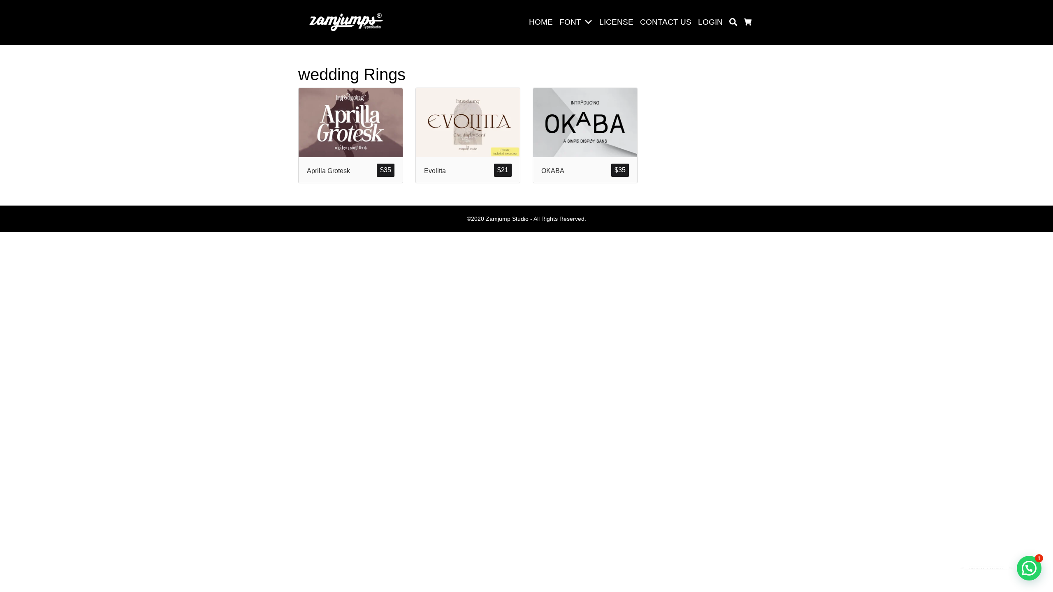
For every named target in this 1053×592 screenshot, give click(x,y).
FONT (570, 22)
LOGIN (710, 22)
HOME (541, 22)
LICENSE (616, 22)
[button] (590, 22)
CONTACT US (665, 22)
